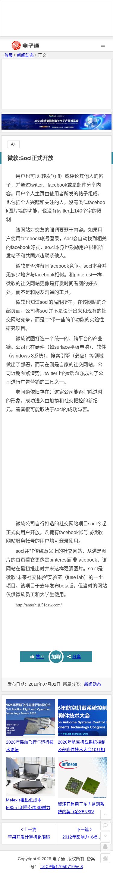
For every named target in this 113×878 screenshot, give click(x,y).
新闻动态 (25, 55)
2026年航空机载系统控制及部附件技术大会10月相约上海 (81, 750)
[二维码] (105, 858)
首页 (8, 55)
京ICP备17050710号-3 (61, 866)
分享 (76, 656)
